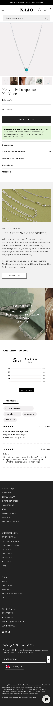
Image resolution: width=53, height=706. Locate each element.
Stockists (6, 561)
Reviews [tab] (10, 400)
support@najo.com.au (13, 622)
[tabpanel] (26, 437)
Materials (6, 172)
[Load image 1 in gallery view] (26, 49)
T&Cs (4, 509)
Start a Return (9, 537)
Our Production (10, 501)
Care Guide (7, 165)
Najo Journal (8, 505)
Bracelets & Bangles (12, 594)
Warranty (7, 557)
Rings (4, 581)
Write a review (26, 390)
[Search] (46, 18)
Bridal (5, 598)
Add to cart (26, 119)
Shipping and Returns (13, 158)
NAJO (10, 697)
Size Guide (6, 549)
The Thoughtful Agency (27, 697)
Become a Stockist (11, 521)
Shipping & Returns (11, 541)
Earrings (6, 590)
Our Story (7, 493)
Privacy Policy (9, 513)
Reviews (6, 517)
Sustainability (8, 497)
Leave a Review (9, 626)
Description (8, 145)
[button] (26, 369)
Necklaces (7, 585)
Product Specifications (13, 151)
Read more (14, 276)
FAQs (4, 566)
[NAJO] (26, 10)
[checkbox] (10, 420)
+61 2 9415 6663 (8, 617)
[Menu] (3, 10)
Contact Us (7, 613)
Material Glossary (11, 545)
